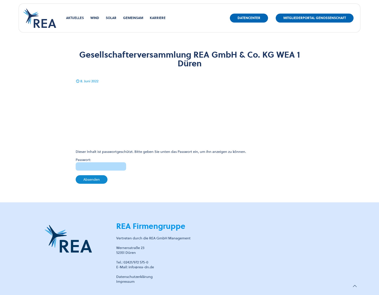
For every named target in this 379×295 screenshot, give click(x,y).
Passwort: (83, 160)
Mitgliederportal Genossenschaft (314, 18)
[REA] (39, 18)
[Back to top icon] (355, 286)
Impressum (125, 281)
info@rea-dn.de (141, 267)
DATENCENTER (249, 18)
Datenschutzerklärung (134, 277)
